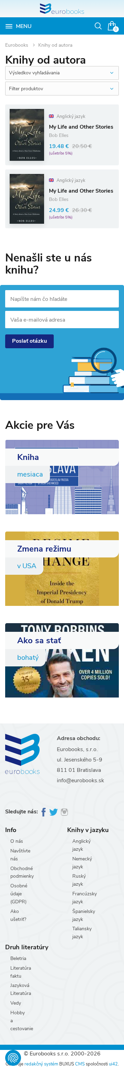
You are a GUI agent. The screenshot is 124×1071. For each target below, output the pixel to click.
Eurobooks (17, 45)
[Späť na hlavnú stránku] (62, 8)
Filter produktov (26, 88)
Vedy (15, 1003)
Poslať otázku (29, 341)
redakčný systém (41, 1064)
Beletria (18, 958)
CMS (80, 1064)
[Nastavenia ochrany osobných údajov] (13, 1058)
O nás (16, 841)
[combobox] (62, 73)
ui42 (113, 1064)
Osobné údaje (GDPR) (18, 894)
